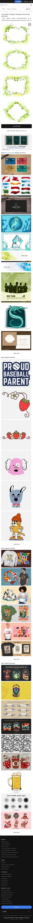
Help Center (4, 869)
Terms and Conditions (7, 864)
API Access (4, 881)
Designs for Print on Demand (9, 853)
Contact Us (4, 883)
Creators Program (6, 874)
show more (5, 149)
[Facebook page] (14, 919)
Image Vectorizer (6, 897)
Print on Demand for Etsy (8, 855)
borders (13, 18)
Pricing (3, 862)
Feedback (4, 885)
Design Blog (4, 842)
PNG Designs (5, 846)
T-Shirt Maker (5, 899)
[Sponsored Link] (16, 140)
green (3, 18)
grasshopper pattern (21, 18)
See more (16, 353)
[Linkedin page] (22, 919)
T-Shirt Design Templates (8, 848)
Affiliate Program (6, 876)
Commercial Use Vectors (8, 850)
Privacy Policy (5, 867)
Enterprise (4, 879)
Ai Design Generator (7, 893)
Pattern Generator (6, 903)
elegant (8, 18)
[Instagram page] (11, 919)
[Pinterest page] (16, 919)
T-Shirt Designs (5, 844)
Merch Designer (5, 890)
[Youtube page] (19, 919)
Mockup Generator (7, 895)
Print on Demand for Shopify (9, 857)
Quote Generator (6, 901)
